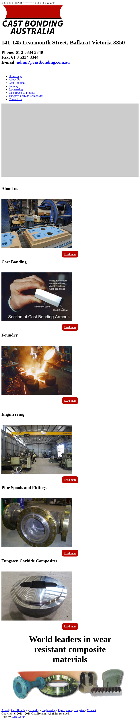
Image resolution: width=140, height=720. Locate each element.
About (5, 710)
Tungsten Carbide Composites (26, 95)
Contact (91, 710)
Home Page (15, 76)
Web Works (18, 716)
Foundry (14, 86)
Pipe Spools (65, 710)
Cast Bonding (17, 82)
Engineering (16, 89)
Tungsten (79, 710)
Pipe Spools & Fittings (22, 92)
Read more (70, 254)
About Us (14, 79)
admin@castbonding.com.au (43, 62)
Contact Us (15, 99)
